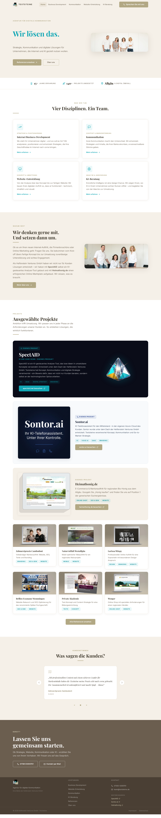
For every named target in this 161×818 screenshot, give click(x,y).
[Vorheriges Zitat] (39, 682)
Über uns (51, 62)
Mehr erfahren (22, 152)
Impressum (133, 811)
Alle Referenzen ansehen (80, 622)
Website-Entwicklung (92, 4)
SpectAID (114, 799)
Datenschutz (143, 811)
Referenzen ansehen (25, 62)
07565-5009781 (120, 786)
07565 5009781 (27, 764)
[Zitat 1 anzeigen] (74, 705)
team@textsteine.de (122, 789)
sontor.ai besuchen (87, 447)
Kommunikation (75, 4)
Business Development (57, 4)
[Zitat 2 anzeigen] (80, 705)
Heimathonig (116, 805)
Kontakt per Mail (54, 764)
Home (43, 4)
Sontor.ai (114, 802)
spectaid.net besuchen (33, 388)
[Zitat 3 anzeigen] (86, 705)
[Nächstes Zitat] (122, 682)
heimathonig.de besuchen (90, 507)
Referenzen (72, 801)
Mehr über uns (23, 285)
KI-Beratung (107, 4)
